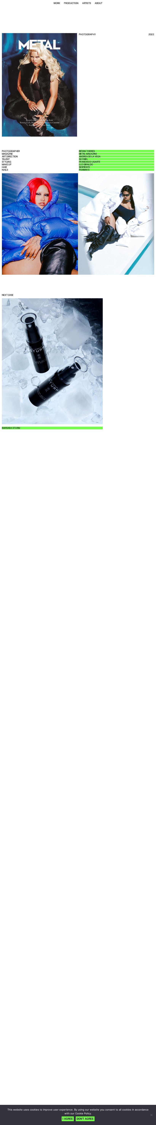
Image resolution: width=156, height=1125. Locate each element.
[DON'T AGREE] (151, 1115)
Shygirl (83, 159)
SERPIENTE (84, 167)
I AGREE (68, 1118)
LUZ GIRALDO (86, 164)
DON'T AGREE (85, 1118)
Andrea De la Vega (90, 156)
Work (56, 3)
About (98, 3)
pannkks (84, 170)
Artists (86, 3)
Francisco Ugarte (89, 162)
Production (71, 3)
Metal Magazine (88, 154)
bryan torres (87, 151)
